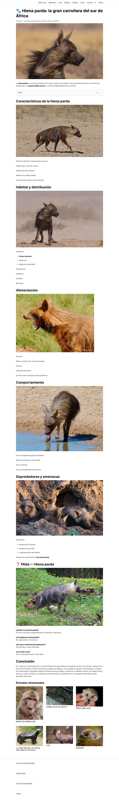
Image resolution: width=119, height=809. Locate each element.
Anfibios (75, 3)
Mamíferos (52, 3)
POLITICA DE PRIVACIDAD (25, 763)
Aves (60, 3)
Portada (19, 21)
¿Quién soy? (42, 3)
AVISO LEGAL (21, 773)
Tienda (100, 3)
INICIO (18, 793)
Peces (83, 3)
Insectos (90, 3)
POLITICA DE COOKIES (24, 783)
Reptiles (67, 3)
